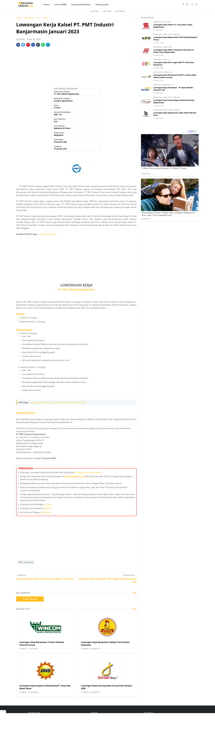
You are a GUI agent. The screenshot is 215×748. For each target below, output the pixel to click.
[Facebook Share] (18, 45)
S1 (169, 59)
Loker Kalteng (120, 11)
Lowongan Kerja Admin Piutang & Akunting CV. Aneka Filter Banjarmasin (173, 51)
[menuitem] (46, 4)
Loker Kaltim (107, 11)
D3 (164, 22)
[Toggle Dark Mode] (192, 4)
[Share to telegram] (48, 45)
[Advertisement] (76, 68)
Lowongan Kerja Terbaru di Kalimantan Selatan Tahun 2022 (57, 402)
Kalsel (168, 22)
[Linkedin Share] (33, 45)
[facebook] (183, 4)
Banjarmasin (157, 22)
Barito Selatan (158, 72)
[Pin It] (28, 45)
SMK (170, 47)
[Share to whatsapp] (43, 45)
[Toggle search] (196, 4)
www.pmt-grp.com (47, 234)
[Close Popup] (3, 711)
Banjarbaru (157, 85)
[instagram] (187, 4)
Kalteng (167, 72)
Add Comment (31, 599)
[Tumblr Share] (38, 45)
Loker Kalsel (94, 11)
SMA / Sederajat (25, 562)
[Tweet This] (23, 45)
